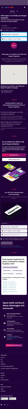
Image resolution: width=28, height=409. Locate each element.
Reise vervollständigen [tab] (8, 273)
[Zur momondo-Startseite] (9, 7)
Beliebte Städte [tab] (6, 270)
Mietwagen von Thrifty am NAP (9, 289)
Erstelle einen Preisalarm (12, 337)
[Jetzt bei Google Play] (4, 398)
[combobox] (5, 25)
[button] (2, 7)
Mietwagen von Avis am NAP (9, 282)
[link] (14, 155)
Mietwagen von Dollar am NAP (9, 287)
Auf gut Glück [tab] (19, 273)
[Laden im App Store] (12, 398)
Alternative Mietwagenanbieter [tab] (10, 267)
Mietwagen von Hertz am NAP (9, 285)
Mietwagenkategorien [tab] (18, 270)
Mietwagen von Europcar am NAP (10, 291)
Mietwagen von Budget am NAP (10, 283)
